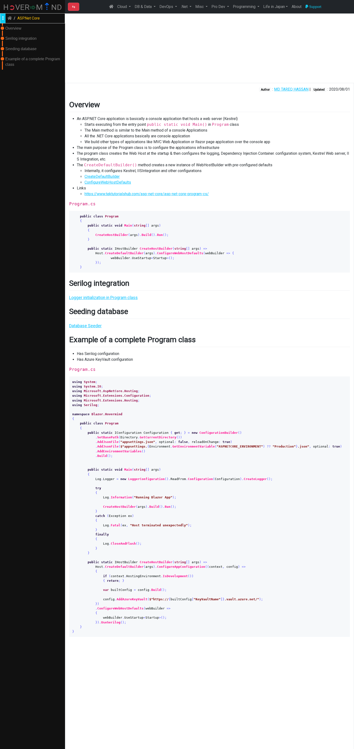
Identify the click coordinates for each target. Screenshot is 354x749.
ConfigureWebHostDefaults (108, 182)
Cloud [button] (122, 6)
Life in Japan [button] (274, 6)
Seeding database (21, 49)
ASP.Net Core (28, 18)
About (297, 6)
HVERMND (32, 7)
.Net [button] (185, 6)
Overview (13, 28)
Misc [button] (200, 6)
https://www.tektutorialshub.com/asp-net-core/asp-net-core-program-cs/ (147, 194)
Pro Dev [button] (218, 6)
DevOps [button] (166, 6)
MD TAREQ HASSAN (291, 89)
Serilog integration (21, 38)
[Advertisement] (209, 48)
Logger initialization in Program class (103, 297)
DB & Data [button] (144, 6)
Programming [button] (244, 6)
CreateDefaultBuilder (102, 176)
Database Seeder (85, 325)
